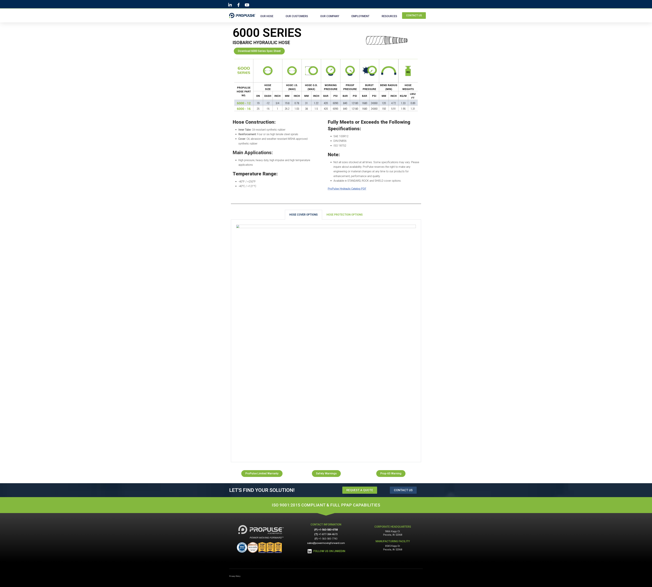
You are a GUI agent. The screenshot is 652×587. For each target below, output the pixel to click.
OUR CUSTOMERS (297, 16)
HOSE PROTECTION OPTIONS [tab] (345, 214)
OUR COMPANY (329, 16)
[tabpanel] (326, 341)
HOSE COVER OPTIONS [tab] (303, 214)
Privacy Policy (234, 576)
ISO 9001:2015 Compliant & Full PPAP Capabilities (326, 505)
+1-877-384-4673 (328, 534)
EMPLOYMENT (360, 16)
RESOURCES (389, 16)
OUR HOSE (266, 16)
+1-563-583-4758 (328, 529)
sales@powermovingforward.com (326, 543)
